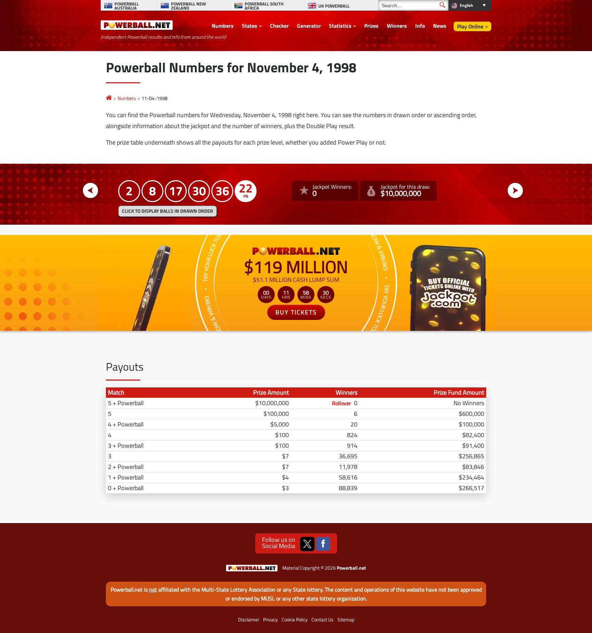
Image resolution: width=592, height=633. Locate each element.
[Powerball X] (307, 544)
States (249, 26)
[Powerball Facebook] (323, 544)
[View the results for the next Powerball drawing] (515, 191)
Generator (309, 26)
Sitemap (345, 620)
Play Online (470, 26)
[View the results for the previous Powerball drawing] (90, 191)
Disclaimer (248, 620)
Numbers (223, 26)
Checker (279, 26)
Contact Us (322, 620)
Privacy (270, 620)
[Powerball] (109, 98)
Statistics (340, 26)
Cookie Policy (295, 620)
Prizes (371, 26)
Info (420, 26)
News (439, 26)
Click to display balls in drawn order (167, 211)
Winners (397, 26)
